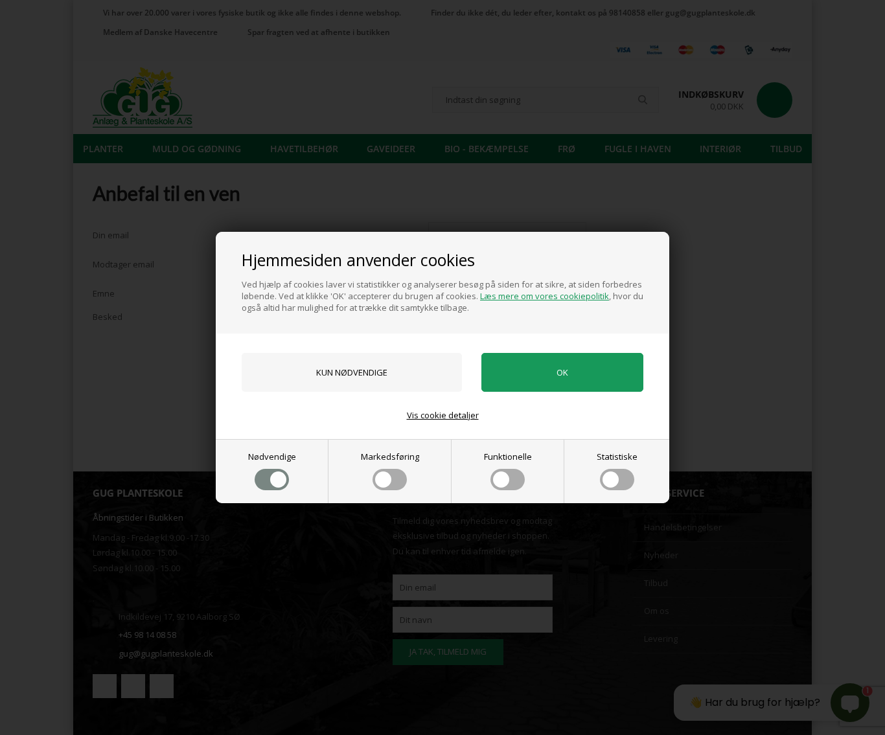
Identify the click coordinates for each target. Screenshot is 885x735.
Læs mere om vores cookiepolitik (544, 296)
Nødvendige (272, 456)
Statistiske (617, 456)
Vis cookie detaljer (443, 415)
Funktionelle (508, 456)
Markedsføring (390, 456)
